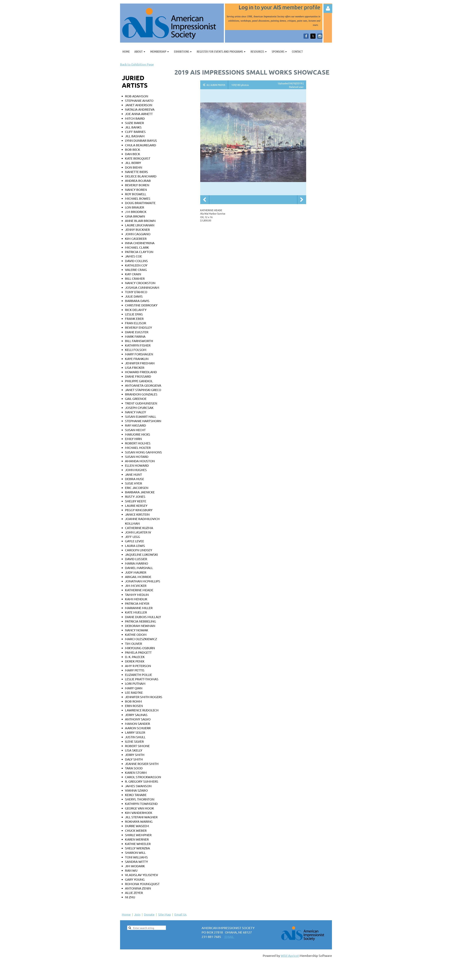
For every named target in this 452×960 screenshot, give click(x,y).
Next (301, 199)
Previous (204, 199)
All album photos (216, 84)
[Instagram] (319, 36)
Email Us (180, 914)
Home (126, 914)
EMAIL (229, 936)
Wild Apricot (290, 955)
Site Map (164, 914)
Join (137, 914)
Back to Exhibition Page (137, 64)
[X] (313, 36)
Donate (149, 914)
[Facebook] (306, 36)
